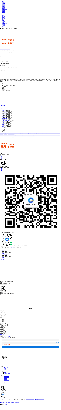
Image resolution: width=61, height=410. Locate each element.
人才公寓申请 (6, 380)
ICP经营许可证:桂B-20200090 (5, 402)
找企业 (3, 3)
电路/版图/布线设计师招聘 (39, 135)
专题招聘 (3, 10)
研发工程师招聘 (19, 135)
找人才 (3, 4)
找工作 (3, 2)
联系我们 (5, 369)
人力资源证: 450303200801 (14, 402)
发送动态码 (2, 334)
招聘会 (3, 5)
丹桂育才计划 (6, 376)
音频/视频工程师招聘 (52, 135)
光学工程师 (4, 126)
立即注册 (5, 336)
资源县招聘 (57, 133)
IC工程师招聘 (46, 135)
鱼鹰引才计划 (6, 377)
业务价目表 (6, 367)
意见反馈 (3, 12)
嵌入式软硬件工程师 (5, 120)
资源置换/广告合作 (7, 373)
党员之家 (5, 379)
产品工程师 (4, 114)
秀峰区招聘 (2, 133)
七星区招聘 (14, 133)
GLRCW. (5, 404)
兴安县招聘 (38, 133)
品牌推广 (5, 372)
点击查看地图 (2, 105)
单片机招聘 (13, 136)
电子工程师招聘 (3, 135)
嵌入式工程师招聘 (25, 135)
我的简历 (12, 247)
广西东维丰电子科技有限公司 (5, 49)
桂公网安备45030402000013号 (39, 399)
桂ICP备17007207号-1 (30, 399)
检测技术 (3, 124)
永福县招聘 (42, 133)
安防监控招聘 (24, 136)
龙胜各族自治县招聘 (51, 133)
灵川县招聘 (30, 133)
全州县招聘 (34, 133)
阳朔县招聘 (22, 133)
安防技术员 (4, 122)
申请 (3, 253)
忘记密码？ (9, 336)
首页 (3, 1)
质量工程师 (4, 116)
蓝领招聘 (3, 11)
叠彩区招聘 (6, 133)
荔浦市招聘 (5, 134)
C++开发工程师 (4, 112)
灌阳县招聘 (46, 133)
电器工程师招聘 (8, 135)
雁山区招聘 (18, 133)
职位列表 (10, 33)
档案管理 (5, 378)
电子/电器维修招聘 (18, 136)
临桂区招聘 (26, 133)
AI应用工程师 (4, 118)
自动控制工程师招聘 (31, 135)
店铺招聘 (3, 7)
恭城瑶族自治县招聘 (11, 134)
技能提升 (3, 6)
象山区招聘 (10, 133)
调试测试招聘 (13, 135)
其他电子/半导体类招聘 (31, 136)
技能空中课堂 (4, 9)
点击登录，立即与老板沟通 (5, 51)
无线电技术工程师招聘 (7, 136)
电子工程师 (4, 110)
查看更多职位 (2, 259)
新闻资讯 (3, 8)
